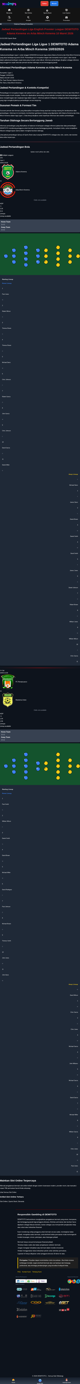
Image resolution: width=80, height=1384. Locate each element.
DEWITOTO (46, 135)
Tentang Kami (37, 1272)
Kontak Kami (26, 1272)
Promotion (66, 20)
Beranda (9, 13)
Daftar (44, 3)
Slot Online (28, 13)
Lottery (47, 20)
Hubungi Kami (67, 1382)
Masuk (54, 3)
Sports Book (47, 13)
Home (13, 1382)
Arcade (28, 20)
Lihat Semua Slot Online (8, 1192)
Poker (9, 20)
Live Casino (66, 13)
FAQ (19, 1272)
